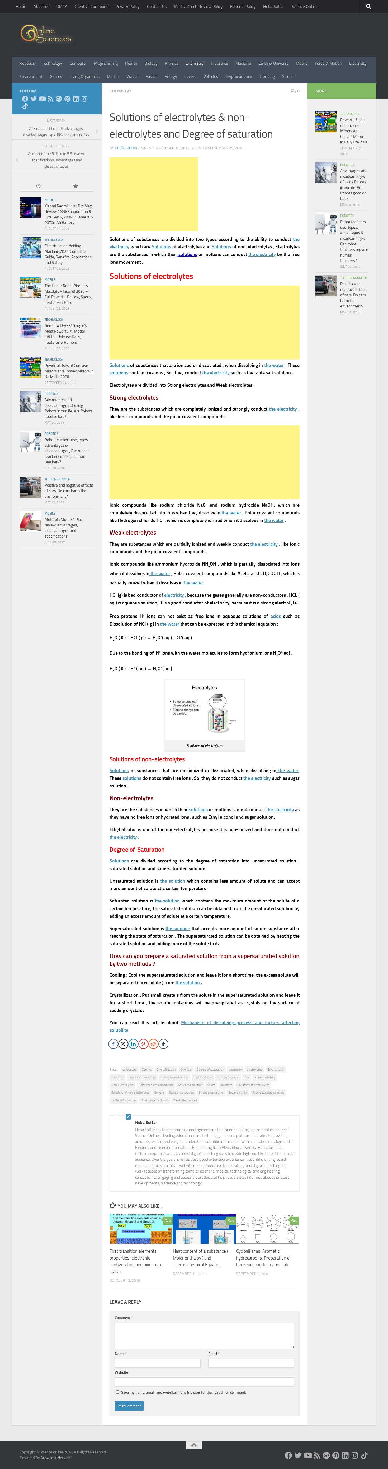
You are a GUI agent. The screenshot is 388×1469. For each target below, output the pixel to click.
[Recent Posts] (38, 186)
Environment (31, 76)
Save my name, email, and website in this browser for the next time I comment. (183, 1392)
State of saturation (181, 1092)
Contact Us (157, 6)
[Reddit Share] (153, 1044)
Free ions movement (142, 1077)
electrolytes (254, 1069)
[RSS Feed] (50, 99)
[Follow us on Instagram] (84, 99)
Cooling (147, 1069)
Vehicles (211, 76)
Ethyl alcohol (275, 1069)
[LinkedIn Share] (133, 1044)
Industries (219, 63)
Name (121, 1353)
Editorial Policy (243, 6)
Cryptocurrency (238, 76)
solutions (226, 1085)
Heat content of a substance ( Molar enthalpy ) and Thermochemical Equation (200, 1257)
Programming (106, 63)
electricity (235, 1069)
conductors (129, 1069)
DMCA (62, 6)
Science (289, 76)
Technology (52, 63)
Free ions (117, 1077)
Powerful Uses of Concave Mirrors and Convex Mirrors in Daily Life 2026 (69, 371)
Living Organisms (84, 76)
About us (41, 6)
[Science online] (25, 99)
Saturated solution (190, 1085)
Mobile (301, 63)
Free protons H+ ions (174, 1077)
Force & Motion (328, 63)
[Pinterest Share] (143, 1044)
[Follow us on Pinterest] (67, 99)
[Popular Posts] (75, 186)
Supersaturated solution (268, 1092)
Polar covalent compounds (156, 1085)
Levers (190, 76)
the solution (188, 983)
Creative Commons (91, 6)
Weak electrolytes (185, 1100)
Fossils (151, 76)
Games (56, 76)
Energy (171, 76)
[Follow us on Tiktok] (25, 106)
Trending (267, 76)
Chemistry (195, 63)
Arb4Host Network (56, 1458)
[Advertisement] (154, 194)
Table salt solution (123, 1100)
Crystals (186, 1069)
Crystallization (166, 1069)
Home (21, 6)
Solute (211, 1085)
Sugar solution (238, 1092)
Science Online (304, 6)
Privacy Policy (128, 6)
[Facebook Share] (113, 1044)
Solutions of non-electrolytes (130, 1092)
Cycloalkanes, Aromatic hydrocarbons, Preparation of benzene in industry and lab (263, 1257)
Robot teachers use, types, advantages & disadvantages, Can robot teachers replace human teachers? (67, 450)
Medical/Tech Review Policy (198, 6)
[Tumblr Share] (163, 1044)
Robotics (27, 63)
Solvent (159, 1092)
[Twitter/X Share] (123, 1044)
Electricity (358, 63)
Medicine (243, 63)
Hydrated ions (202, 1077)
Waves (132, 76)
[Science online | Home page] (48, 35)
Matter (113, 76)
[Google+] (59, 99)
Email (214, 1353)
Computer (78, 63)
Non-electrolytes (122, 1085)
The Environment (58, 479)
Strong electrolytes (211, 1092)
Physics (171, 63)
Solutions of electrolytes (253, 1085)
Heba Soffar (273, 6)
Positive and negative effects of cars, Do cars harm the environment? (69, 491)
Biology (151, 63)
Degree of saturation (210, 1069)
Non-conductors (264, 1077)
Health (131, 63)
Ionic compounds (228, 1077)
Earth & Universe (273, 63)
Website (121, 1372)
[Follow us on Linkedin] (76, 99)
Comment (124, 1318)
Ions (246, 1077)
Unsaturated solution (154, 1100)
